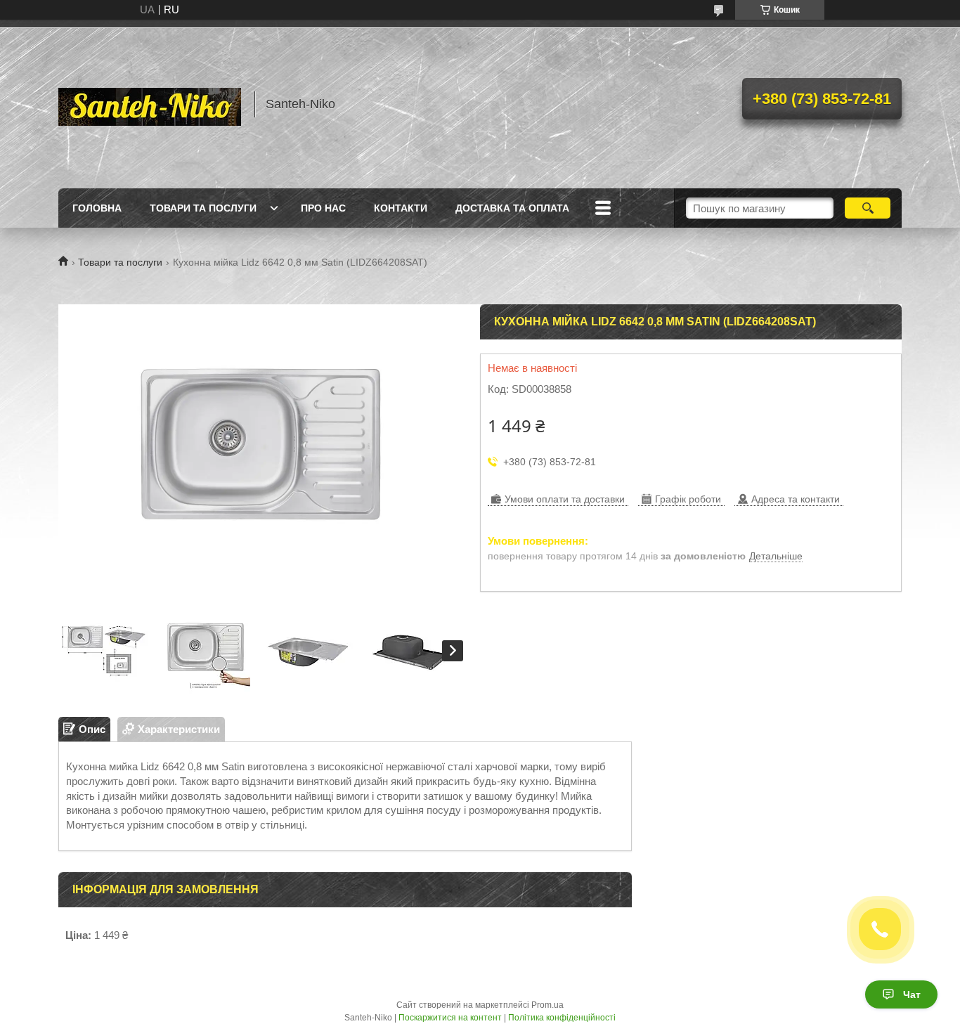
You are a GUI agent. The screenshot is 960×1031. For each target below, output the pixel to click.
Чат (912, 994)
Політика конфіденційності (562, 1018)
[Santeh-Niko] (149, 104)
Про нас (323, 208)
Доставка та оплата (512, 208)
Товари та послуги (203, 208)
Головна (97, 208)
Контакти (400, 208)
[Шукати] (867, 208)
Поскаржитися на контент (450, 1018)
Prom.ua (547, 1005)
